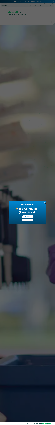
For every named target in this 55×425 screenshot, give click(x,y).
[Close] (54, 423)
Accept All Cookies (48, 423)
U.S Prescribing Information (27, 217)
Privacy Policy (27, 423)
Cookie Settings (36, 423)
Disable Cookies (41, 423)
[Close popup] (45, 203)
